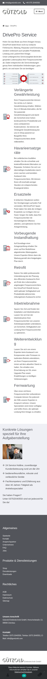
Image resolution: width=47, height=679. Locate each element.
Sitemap (6, 601)
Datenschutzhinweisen (23, 672)
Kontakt (6, 539)
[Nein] (44, 672)
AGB (5, 592)
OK (24, 675)
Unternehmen (8, 545)
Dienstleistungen (9, 571)
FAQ (4, 548)
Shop (5, 568)
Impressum (7, 595)
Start (7, 26)
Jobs (5, 551)
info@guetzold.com (13, 3)
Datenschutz (8, 598)
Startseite (6, 536)
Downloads (7, 574)
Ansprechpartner (9, 542)
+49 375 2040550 (33, 3)
